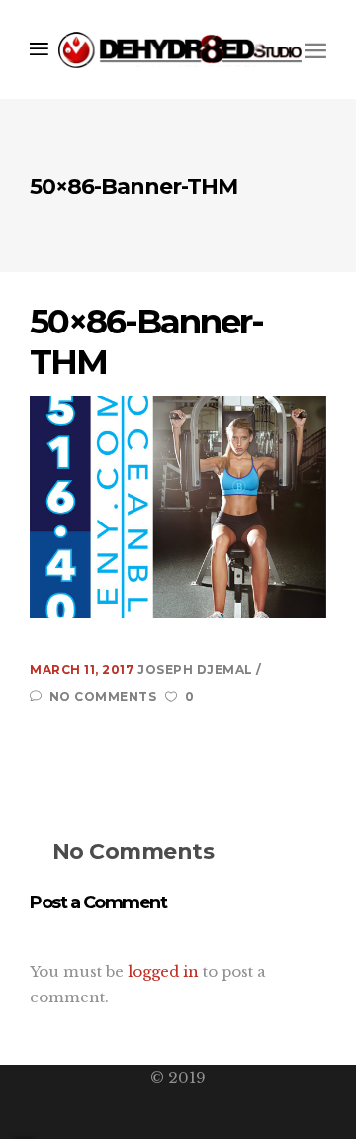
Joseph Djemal (196, 669)
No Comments (102, 696)
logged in (163, 971)
